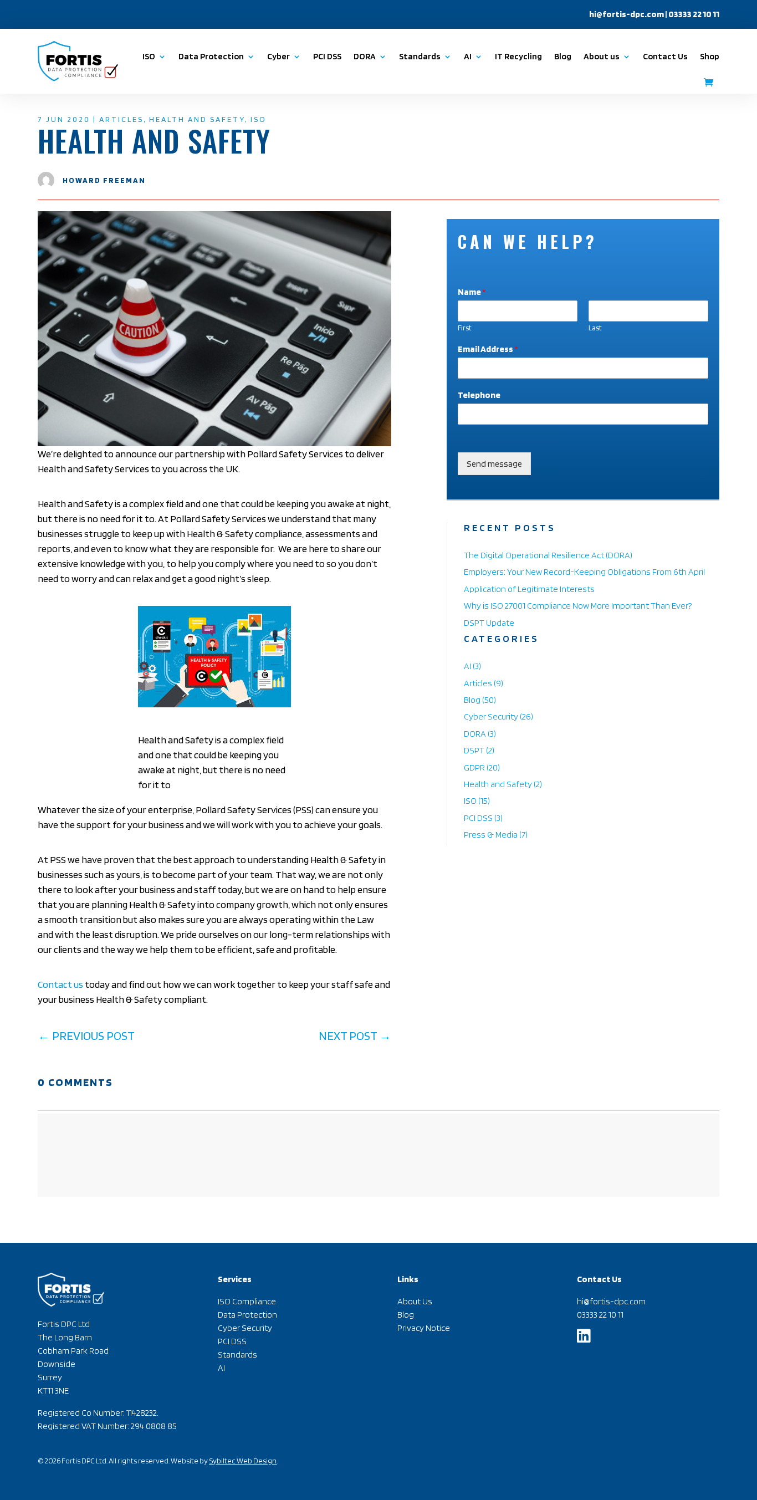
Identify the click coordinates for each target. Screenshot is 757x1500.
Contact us (60, 984)
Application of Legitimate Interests (529, 589)
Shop (709, 56)
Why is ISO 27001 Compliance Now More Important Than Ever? (578, 605)
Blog (562, 56)
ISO (148, 56)
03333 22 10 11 (600, 1314)
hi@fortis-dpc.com (626, 14)
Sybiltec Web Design (243, 1460)
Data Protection (211, 56)
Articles (121, 119)
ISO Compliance (247, 1301)
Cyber (278, 56)
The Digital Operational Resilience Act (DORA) (548, 555)
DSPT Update (489, 623)
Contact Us (665, 56)
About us (602, 56)
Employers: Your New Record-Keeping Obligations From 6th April (584, 572)
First (464, 328)
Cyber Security (491, 716)
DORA (475, 733)
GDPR (474, 767)
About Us (414, 1301)
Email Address (488, 349)
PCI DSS (327, 56)
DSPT (474, 750)
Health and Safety (197, 119)
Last (595, 328)
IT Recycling (518, 56)
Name (472, 292)
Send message (494, 463)
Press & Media (491, 834)
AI (467, 666)
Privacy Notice (423, 1328)
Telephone (479, 395)
